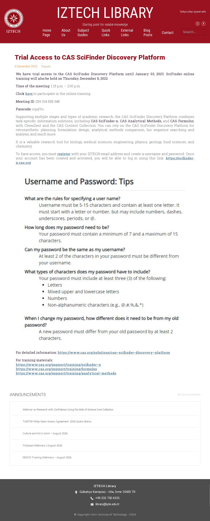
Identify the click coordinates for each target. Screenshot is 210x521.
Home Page (47, 32)
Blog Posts (148, 32)
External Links (127, 32)
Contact (167, 32)
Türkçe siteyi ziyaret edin (193, 11)
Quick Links (106, 32)
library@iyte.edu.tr (107, 504)
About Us (66, 32)
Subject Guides (83, 32)
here (29, 93)
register (63, 154)
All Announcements (189, 394)
